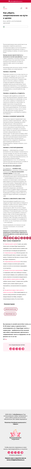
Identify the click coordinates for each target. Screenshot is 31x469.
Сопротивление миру (10, 252)
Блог (4, 21)
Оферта (15, 424)
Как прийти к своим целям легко (13, 279)
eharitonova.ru (18, 414)
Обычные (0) (10, 314)
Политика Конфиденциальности (15, 422)
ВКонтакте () (10, 309)
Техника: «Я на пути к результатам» (13, 270)
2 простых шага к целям (10, 244)
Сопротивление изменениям (12, 261)
